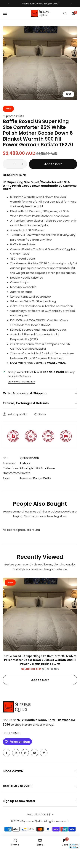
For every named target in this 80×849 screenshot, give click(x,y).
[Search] (65, 13)
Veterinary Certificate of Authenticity (36, 311)
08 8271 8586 (11, 733)
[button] (8, 3)
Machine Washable (23, 287)
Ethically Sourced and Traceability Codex (38, 330)
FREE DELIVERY (36, 363)
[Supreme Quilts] (40, 13)
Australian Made (21, 292)
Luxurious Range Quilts (35, 478)
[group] (40, 63)
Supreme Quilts (13, 116)
